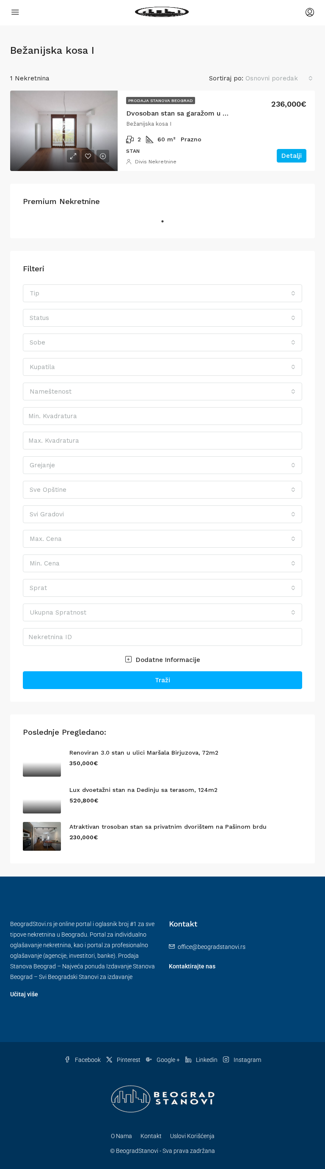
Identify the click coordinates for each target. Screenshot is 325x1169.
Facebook (88, 1059)
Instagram (246, 1059)
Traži (162, 680)
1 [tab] (166, 225)
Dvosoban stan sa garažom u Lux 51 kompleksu (203, 113)
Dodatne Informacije (167, 660)
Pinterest (129, 1059)
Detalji (291, 156)
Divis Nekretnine (155, 162)
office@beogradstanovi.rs (211, 946)
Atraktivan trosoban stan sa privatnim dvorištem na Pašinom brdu (168, 826)
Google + (168, 1059)
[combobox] (279, 78)
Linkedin (207, 1059)
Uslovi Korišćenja (192, 1136)
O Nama (121, 1136)
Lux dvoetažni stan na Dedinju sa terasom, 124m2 (143, 789)
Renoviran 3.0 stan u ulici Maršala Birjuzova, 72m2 (143, 752)
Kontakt (151, 1136)
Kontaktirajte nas (192, 966)
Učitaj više (24, 994)
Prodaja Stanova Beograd (160, 100)
